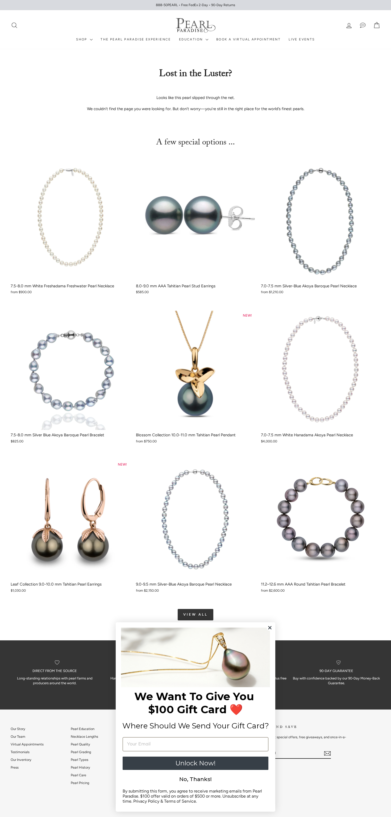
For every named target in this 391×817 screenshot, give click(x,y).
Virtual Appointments (27, 744)
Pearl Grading (81, 752)
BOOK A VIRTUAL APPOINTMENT (248, 39)
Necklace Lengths (84, 737)
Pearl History (80, 767)
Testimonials (20, 752)
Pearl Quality (80, 744)
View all (195, 614)
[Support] (363, 25)
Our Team (18, 737)
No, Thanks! (195, 779)
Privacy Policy (146, 801)
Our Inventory (21, 760)
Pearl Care (78, 775)
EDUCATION (191, 39)
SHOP (82, 39)
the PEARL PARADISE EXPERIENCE (136, 39)
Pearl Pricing (80, 783)
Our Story (18, 729)
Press (15, 767)
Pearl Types (79, 760)
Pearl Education (82, 729)
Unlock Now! (195, 763)
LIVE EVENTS (302, 39)
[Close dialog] (270, 627)
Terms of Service (180, 801)
